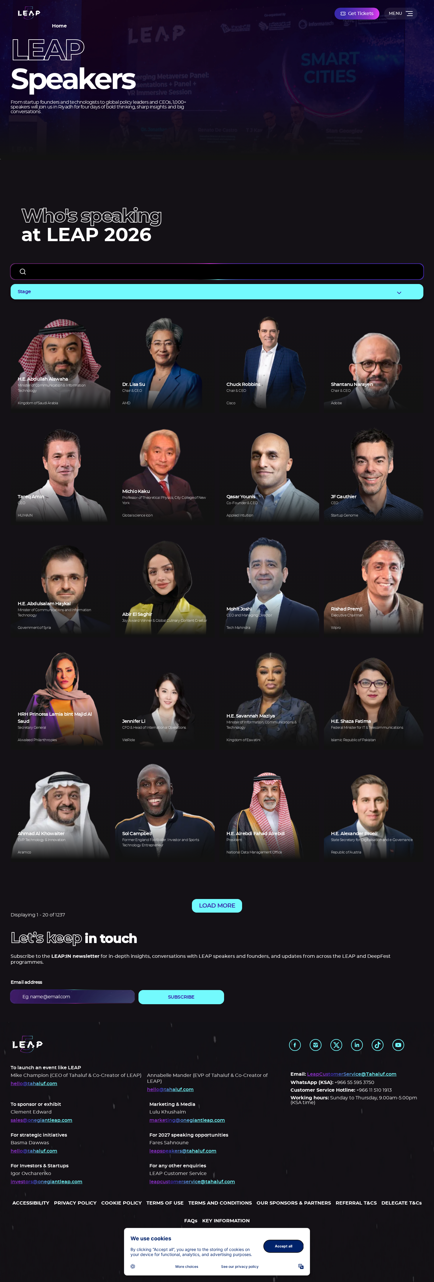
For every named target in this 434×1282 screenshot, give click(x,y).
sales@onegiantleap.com (41, 1120)
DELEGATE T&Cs (401, 1203)
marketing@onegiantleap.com (187, 1120)
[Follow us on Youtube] (398, 1045)
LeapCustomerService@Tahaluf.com (352, 1074)
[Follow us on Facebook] (295, 1045)
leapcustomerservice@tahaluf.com (192, 1181)
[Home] (29, 13)
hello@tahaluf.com (34, 1083)
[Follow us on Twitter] (336, 1045)
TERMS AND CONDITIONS (220, 1203)
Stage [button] (24, 291)
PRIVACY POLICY (75, 1203)
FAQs (191, 1220)
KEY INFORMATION (226, 1220)
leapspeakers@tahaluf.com (182, 1151)
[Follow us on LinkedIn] (357, 1045)
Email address (26, 982)
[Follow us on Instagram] (316, 1045)
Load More (217, 906)
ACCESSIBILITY (30, 1203)
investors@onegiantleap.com (46, 1181)
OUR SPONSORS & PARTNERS (294, 1203)
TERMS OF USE (165, 1203)
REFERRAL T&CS (356, 1203)
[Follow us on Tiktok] (378, 1045)
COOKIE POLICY (121, 1203)
